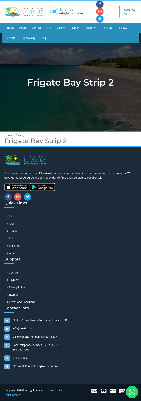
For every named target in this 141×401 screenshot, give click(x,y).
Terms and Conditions (21, 302)
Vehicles (12, 38)
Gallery (61, 27)
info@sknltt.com (71, 13)
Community (28, 38)
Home (10, 27)
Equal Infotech (12, 395)
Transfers (106, 27)
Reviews (122, 27)
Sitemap (13, 294)
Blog (43, 38)
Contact (36, 27)
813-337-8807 (48, 336)
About (23, 27)
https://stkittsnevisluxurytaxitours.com (35, 366)
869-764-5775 (51, 345)
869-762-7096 (21, 349)
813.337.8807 (20, 357)
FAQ (48, 27)
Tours (89, 27)
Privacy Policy (16, 287)
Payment (75, 27)
